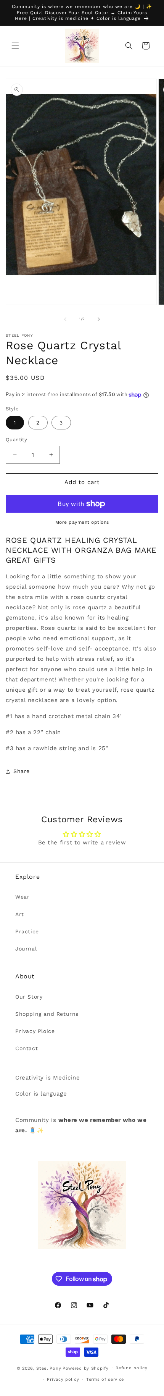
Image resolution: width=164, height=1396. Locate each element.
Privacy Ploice (35, 1031)
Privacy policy (63, 1379)
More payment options (82, 522)
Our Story (28, 997)
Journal (26, 949)
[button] (15, 45)
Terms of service (105, 1379)
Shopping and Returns (47, 1014)
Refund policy (131, 1367)
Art (19, 914)
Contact (26, 1048)
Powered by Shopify (86, 1367)
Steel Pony (48, 1367)
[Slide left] (65, 319)
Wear (22, 897)
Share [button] (21, 771)
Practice (27, 931)
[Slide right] (98, 319)
